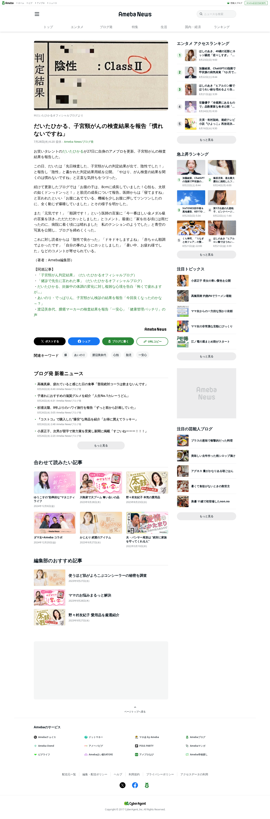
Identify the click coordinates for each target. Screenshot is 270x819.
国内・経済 (193, 27)
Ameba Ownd (46, 745)
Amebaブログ (197, 737)
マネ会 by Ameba (149, 737)
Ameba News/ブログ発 (78, 141)
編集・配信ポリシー (94, 774)
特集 (135, 27)
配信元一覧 (69, 774)
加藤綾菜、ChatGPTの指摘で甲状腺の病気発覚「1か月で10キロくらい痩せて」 (217, 72)
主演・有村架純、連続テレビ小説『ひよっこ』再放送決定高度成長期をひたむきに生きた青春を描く (217, 125)
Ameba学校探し (199, 754)
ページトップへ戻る (135, 711)
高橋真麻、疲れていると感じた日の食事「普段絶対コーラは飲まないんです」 (92, 384)
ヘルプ (118, 774)
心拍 (116, 355)
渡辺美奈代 (99, 355)
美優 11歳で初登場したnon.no (210, 501)
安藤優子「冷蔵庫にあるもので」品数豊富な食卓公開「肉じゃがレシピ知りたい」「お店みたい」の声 (217, 108)
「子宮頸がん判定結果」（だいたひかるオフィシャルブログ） (87, 275)
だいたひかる (73, 151)
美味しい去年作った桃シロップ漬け (213, 456)
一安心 (143, 355)
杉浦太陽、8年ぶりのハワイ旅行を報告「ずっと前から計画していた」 (87, 408)
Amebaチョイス (47, 737)
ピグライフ (44, 754)
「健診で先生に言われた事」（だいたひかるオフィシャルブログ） (90, 280)
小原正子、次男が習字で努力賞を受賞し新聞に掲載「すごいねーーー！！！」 (92, 431)
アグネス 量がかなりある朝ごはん (212, 471)
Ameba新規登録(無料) (256, 3)
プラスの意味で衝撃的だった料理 (212, 440)
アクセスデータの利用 (194, 774)
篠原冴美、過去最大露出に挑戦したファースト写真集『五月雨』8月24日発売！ (224, 183)
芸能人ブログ (236, 3)
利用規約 (134, 774)
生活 (164, 27)
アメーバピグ (96, 745)
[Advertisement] (69, 670)
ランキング (222, 27)
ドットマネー (96, 737)
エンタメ (77, 27)
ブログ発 (106, 27)
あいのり (79, 355)
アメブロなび (146, 754)
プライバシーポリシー (160, 774)
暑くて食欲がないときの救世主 (210, 486)
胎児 (128, 355)
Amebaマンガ (197, 745)
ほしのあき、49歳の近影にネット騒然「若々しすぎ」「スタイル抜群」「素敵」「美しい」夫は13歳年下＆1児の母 (217, 57)
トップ (48, 27)
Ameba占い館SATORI (101, 754)
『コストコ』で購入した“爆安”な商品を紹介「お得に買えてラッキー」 (87, 419)
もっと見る (101, 445)
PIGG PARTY (146, 745)
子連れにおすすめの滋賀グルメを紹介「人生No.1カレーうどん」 (83, 396)
